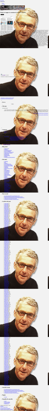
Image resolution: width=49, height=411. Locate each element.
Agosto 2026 (6, 203)
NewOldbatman (6, 136)
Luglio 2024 (6, 225)
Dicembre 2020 (6, 262)
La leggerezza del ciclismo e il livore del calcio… (11, 199)
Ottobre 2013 (6, 336)
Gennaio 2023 (6, 240)
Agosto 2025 (6, 213)
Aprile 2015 (6, 321)
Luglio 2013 (6, 339)
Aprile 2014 (6, 331)
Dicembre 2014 (6, 324)
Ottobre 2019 (6, 274)
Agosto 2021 (6, 255)
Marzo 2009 (6, 384)
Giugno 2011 (6, 361)
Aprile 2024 (6, 227)
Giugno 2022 (6, 246)
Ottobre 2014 (6, 326)
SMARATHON (6, 184)
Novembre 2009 (6, 377)
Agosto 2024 (6, 224)
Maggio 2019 (6, 278)
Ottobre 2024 (6, 222)
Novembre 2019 (6, 273)
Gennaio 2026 (6, 209)
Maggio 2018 (6, 289)
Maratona (5, 131)
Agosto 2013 (6, 338)
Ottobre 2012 (6, 347)
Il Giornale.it (6, 166)
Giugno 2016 (6, 309)
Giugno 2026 (6, 205)
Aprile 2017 (6, 300)
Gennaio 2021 (6, 261)
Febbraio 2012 (6, 354)
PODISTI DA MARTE (7, 175)
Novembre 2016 (6, 304)
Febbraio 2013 (6, 343)
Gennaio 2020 (6, 271)
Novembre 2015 (6, 315)
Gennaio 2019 (6, 282)
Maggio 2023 (6, 237)
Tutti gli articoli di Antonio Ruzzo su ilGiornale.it (40, 113)
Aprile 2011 (6, 362)
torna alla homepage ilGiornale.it (5, 408)
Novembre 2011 (6, 356)
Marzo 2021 (6, 259)
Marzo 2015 (6, 322)
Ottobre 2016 (6, 305)
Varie (22, 47)
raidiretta (5, 178)
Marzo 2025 (6, 218)
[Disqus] (24, 61)
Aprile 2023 (6, 238)
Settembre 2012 (6, 348)
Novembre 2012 (6, 346)
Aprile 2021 (6, 258)
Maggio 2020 (6, 268)
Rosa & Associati (6, 180)
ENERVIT (6, 163)
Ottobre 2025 (6, 212)
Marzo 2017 (6, 301)
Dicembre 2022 (6, 241)
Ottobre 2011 (6, 357)
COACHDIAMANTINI (8, 150)
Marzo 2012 (6, 353)
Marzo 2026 (6, 207)
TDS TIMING (6, 186)
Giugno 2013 (6, 340)
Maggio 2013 (6, 341)
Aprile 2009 (6, 383)
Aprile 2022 (6, 248)
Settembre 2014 (6, 327)
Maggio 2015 (6, 320)
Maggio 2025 (6, 216)
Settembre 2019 (6, 275)
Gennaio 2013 (6, 344)
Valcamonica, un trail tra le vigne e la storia (7, 97)
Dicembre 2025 (6, 210)
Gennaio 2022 (6, 251)
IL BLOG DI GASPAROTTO (9, 152)
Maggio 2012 (6, 351)
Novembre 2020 (6, 263)
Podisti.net (5, 176)
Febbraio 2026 (6, 208)
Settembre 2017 (6, 296)
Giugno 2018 (6, 288)
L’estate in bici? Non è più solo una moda (10, 198)
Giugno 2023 (6, 236)
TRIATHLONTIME (7, 188)
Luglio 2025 (6, 214)
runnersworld (6, 183)
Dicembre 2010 (6, 366)
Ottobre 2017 (6, 295)
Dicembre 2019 (6, 272)
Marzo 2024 (6, 228)
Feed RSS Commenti (9, 409)
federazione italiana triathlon (8, 165)
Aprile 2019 (6, 279)
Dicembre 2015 (6, 314)
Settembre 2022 (6, 244)
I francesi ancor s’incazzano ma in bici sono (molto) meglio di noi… (14, 197)
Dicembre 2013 (6, 335)
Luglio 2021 (6, 256)
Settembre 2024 (6, 223)
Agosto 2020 (6, 265)
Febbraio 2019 (6, 281)
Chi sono (3, 4)
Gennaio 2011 (6, 365)
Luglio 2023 (6, 235)
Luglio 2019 (6, 277)
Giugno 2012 (6, 350)
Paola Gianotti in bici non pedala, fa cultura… (17, 136)
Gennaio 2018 (6, 292)
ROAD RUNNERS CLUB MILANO (10, 179)
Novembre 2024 (6, 221)
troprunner (5, 156)
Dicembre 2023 (6, 231)
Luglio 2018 (6, 287)
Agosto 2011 (6, 359)
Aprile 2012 (6, 352)
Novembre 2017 (6, 294)
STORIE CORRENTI (7, 185)
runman (5, 182)
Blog (3, 3)
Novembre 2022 (6, 242)
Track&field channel (7, 187)
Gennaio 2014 (6, 334)
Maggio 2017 (6, 299)
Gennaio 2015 (6, 323)
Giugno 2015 (6, 319)
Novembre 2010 (6, 367)
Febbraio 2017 (6, 302)
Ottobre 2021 (6, 253)
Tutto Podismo (6, 189)
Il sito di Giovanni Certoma (8, 168)
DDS (5, 162)
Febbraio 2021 (6, 260)
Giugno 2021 (6, 257)
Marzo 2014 (6, 332)
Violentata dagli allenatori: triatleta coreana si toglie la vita (18, 138)
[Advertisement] (9, 122)
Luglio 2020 (6, 266)
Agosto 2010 (6, 369)
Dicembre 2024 (6, 220)
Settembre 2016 (6, 306)
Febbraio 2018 (6, 291)
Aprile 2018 (6, 290)
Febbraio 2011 (6, 364)
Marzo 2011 (6, 363)
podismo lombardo (7, 174)
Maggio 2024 (6, 226)
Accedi (5, 401)
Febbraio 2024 (6, 229)
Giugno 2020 (6, 267)
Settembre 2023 (6, 233)
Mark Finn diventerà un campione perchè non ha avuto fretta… (13, 196)
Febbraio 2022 (6, 250)
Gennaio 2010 (6, 375)
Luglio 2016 (6, 308)
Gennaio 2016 (6, 313)
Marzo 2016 (6, 311)
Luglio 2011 (6, 360)
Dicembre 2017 (6, 293)
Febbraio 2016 (6, 312)
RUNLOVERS (6, 181)
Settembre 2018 (6, 285)
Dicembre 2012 (6, 345)
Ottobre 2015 (6, 316)
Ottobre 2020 (6, 264)
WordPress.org (6, 403)
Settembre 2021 (6, 254)
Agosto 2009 (6, 380)
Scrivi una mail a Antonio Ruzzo (43, 114)
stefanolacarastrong (7, 155)
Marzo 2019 (6, 280)
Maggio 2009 (6, 382)
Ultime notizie (6, 144)
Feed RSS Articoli (3, 409)
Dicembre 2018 (6, 283)
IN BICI (5, 169)
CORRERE (6, 161)
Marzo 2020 (6, 270)
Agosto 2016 (6, 307)
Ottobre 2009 (6, 378)
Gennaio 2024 (6, 230)
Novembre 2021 (6, 252)
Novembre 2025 (6, 211)
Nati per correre (6, 173)
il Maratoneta (6, 167)
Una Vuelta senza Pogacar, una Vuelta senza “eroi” (12, 195)
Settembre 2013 (6, 337)
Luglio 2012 (6, 349)
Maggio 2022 (6, 247)
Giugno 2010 (6, 371)
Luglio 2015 (6, 318)
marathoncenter (6, 172)
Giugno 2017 (6, 298)
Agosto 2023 (6, 234)
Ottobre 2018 (6, 284)
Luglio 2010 (6, 370)
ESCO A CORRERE (7, 151)
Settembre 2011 (6, 358)
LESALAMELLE (7, 170)
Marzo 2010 (6, 374)
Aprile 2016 (6, 310)
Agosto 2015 (6, 317)
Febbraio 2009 (6, 385)
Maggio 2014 (6, 330)
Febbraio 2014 (6, 333)
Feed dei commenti (7, 402)
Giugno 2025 (6, 215)
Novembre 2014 (6, 325)
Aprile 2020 (6, 269)
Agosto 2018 (6, 286)
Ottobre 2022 (6, 243)
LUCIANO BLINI (7, 171)
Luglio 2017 (6, 297)
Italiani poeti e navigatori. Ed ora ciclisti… (16, 139)
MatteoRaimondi (6, 154)
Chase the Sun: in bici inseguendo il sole (6, 98)
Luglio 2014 (6, 329)
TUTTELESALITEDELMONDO (9, 157)
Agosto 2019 (6, 276)
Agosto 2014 (6, 328)
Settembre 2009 (6, 379)
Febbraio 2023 (6, 239)
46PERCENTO (6, 148)
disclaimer (1, 406)
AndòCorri (6, 149)
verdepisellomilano (7, 191)
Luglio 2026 (6, 204)
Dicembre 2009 (6, 376)
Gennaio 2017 (6, 303)
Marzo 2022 (6, 249)
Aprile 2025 (6, 217)
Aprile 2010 (6, 373)
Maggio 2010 (6, 372)
